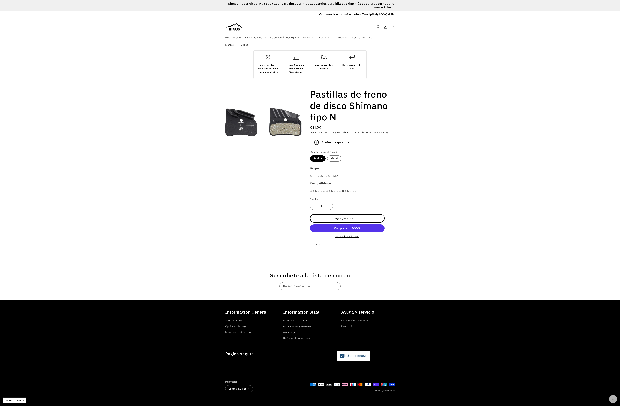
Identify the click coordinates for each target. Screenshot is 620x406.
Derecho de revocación (297, 338)
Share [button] (317, 244)
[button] (255, 37)
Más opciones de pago (347, 236)
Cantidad (315, 199)
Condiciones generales (297, 326)
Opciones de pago (236, 326)
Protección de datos (295, 320)
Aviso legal (289, 332)
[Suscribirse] (336, 286)
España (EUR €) (237, 388)
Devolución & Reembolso (356, 320)
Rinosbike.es (389, 391)
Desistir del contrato (14, 400)
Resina (318, 158)
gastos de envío (344, 132)
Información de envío (238, 332)
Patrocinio (347, 326)
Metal (334, 158)
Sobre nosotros (234, 320)
